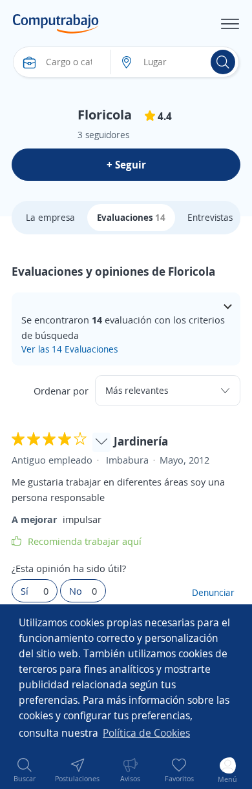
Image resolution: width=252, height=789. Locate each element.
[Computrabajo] (56, 24)
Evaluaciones (131, 217)
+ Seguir (126, 165)
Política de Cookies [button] (146, 733)
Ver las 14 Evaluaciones (69, 349)
